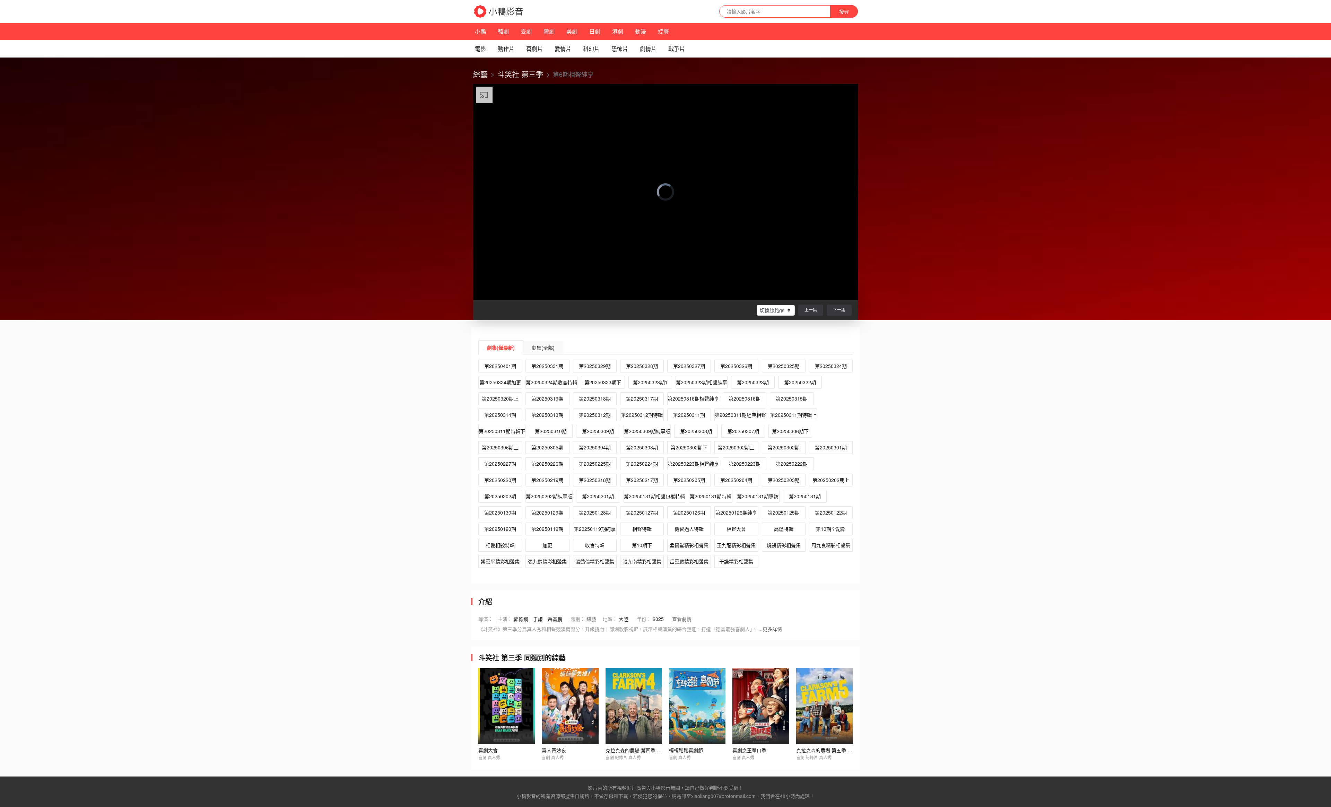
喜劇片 (534, 49)
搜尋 (844, 11)
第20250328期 (642, 365)
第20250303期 (642, 447)
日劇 (594, 31)
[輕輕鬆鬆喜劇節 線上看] (697, 706)
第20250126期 (689, 512)
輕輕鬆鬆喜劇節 (686, 750)
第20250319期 (547, 398)
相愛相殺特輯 (500, 545)
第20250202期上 (830, 479)
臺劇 (526, 31)
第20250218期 (595, 479)
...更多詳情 (770, 628)
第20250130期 (500, 512)
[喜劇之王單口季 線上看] (760, 706)
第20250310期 (551, 431)
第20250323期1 (650, 382)
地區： (610, 618)
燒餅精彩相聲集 (784, 545)
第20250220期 (500, 479)
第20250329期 (595, 365)
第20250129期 (547, 512)
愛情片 (563, 49)
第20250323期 (753, 382)
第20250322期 (800, 382)
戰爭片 (676, 49)
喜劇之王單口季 (749, 750)
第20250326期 (736, 365)
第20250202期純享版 (549, 496)
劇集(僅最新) (501, 347)
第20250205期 (689, 479)
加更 (547, 545)
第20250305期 (547, 447)
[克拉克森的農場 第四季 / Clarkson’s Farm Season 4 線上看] (634, 706)
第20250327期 (689, 365)
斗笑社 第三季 (520, 74)
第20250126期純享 (736, 512)
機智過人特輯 (689, 528)
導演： (485, 618)
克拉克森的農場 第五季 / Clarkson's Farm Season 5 (852, 750)
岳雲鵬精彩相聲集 (689, 561)
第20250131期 (805, 496)
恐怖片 (619, 49)
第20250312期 (595, 414)
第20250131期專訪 (757, 496)
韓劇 (503, 31)
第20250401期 (500, 365)
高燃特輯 (783, 528)
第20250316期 (744, 398)
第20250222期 (792, 463)
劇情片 (648, 49)
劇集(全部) (543, 347)
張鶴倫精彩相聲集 (594, 561)
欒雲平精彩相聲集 (500, 561)
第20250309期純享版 (647, 431)
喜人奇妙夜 (554, 750)
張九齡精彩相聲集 (547, 561)
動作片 (506, 49)
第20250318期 (595, 398)
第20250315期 (792, 398)
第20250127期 (642, 512)
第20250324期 (831, 365)
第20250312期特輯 (642, 414)
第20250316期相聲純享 (693, 398)
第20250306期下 (790, 431)
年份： (644, 618)
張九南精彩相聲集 (642, 561)
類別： (578, 618)
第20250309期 (598, 431)
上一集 (810, 310)
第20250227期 (500, 463)
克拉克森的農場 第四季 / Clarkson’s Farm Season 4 (662, 750)
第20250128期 (595, 512)
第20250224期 (642, 463)
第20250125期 (784, 512)
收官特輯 (594, 545)
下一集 (839, 310)
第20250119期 (547, 528)
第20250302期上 (736, 447)
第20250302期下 (689, 447)
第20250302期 (784, 447)
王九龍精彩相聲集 (736, 545)
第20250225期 (595, 463)
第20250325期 (784, 365)
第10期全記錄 (831, 528)
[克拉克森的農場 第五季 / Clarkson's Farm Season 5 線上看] (824, 706)
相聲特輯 (642, 528)
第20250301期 (831, 447)
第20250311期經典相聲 (740, 414)
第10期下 (642, 545)
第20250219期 (547, 479)
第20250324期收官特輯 (551, 382)
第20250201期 (598, 496)
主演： (505, 618)
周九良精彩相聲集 (830, 545)
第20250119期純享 (595, 528)
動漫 (640, 31)
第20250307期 (743, 431)
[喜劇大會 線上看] (506, 706)
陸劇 (549, 31)
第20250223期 (744, 463)
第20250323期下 (602, 382)
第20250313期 (547, 414)
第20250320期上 (500, 398)
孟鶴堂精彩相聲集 (689, 545)
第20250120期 (500, 528)
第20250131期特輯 (710, 496)
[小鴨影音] (499, 11)
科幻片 (591, 49)
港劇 (617, 31)
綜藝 (663, 31)
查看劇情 (681, 618)
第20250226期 (547, 463)
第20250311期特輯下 (502, 431)
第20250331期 (547, 365)
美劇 (571, 31)
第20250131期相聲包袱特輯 (654, 496)
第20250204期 (736, 479)
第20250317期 (642, 398)
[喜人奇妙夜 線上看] (570, 706)
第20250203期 (784, 479)
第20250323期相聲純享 (701, 382)
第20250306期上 (500, 447)
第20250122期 (831, 512)
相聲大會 (736, 528)
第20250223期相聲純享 (693, 463)
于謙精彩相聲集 (736, 561)
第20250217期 (642, 479)
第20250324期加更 (500, 382)
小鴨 (480, 31)
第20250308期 (696, 431)
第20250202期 (500, 496)
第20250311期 (689, 414)
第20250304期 (595, 447)
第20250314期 (500, 414)
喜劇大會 (488, 750)
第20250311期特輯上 (793, 414)
